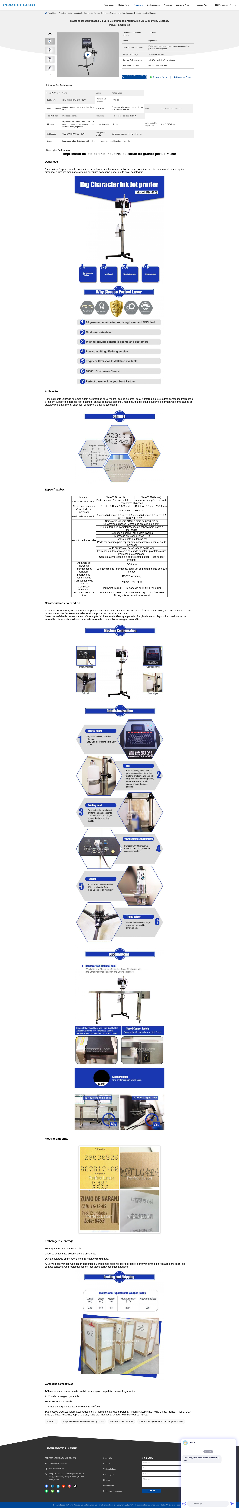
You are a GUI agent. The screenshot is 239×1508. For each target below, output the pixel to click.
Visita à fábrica (109, 1469)
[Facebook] (46, 1486)
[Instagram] (69, 1486)
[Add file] (184, 1504)
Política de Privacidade (112, 1491)
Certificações (153, 5)
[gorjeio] (58, 1486)
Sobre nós (123, 5)
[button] (49, 75)
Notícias (168, 5)
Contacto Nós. (182, 5)
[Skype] (58, 1491)
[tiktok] (63, 1486)
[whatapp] (46, 1491)
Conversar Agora (201, 5)
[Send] (232, 1504)
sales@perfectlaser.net (58, 1463)
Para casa (108, 5)
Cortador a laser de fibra (121, 1421)
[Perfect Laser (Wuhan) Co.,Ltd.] (19, 5)
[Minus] (232, 1442)
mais (70, 13)
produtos (138, 5)
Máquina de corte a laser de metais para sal (83, 1421)
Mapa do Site (108, 1486)
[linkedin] (52, 1486)
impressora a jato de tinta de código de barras (161, 1421)
